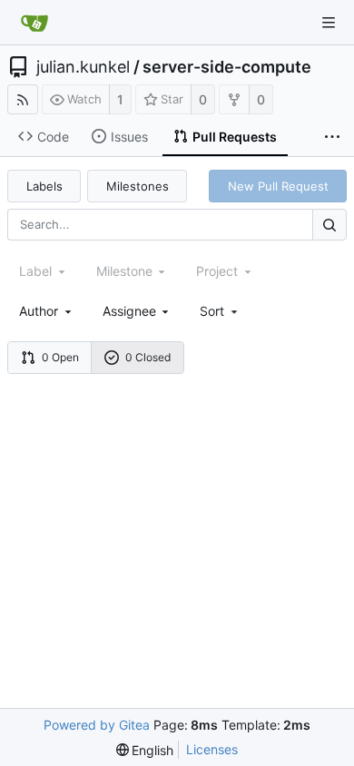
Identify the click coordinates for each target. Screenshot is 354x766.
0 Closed (148, 357)
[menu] (220, 311)
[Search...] (329, 225)
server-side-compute (227, 67)
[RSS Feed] (22, 99)
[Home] (34, 22)
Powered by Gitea (97, 724)
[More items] (332, 137)
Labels (44, 186)
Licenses (212, 749)
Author (38, 311)
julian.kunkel (83, 67)
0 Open (60, 357)
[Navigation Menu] (328, 22)
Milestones (137, 186)
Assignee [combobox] (129, 311)
